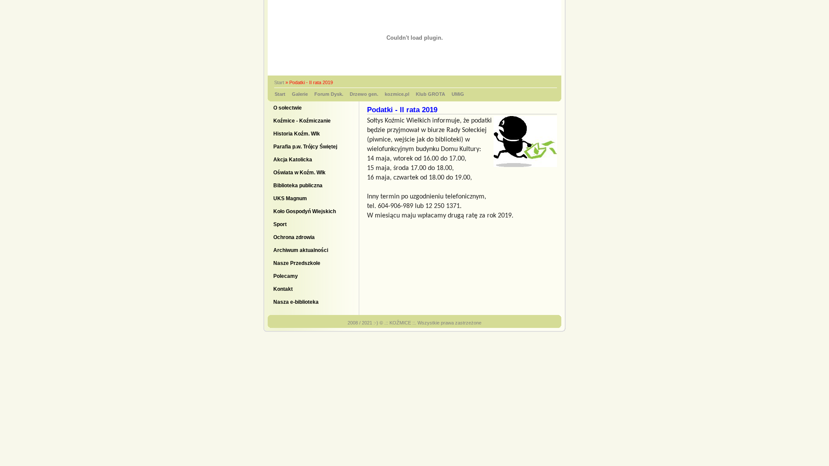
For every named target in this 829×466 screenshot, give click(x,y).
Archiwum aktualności (300, 250)
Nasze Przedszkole (296, 263)
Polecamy (285, 276)
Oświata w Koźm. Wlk (299, 173)
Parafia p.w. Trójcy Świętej (305, 147)
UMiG (458, 94)
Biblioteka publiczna (298, 186)
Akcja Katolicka (292, 160)
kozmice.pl (397, 94)
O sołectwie (287, 108)
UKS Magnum (290, 198)
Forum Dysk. (328, 94)
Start (279, 82)
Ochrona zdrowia (294, 237)
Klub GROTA (430, 94)
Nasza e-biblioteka (296, 302)
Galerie (300, 94)
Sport (280, 224)
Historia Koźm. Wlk (296, 134)
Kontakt (283, 289)
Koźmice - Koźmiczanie (302, 121)
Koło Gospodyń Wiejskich (304, 211)
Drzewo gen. (364, 94)
